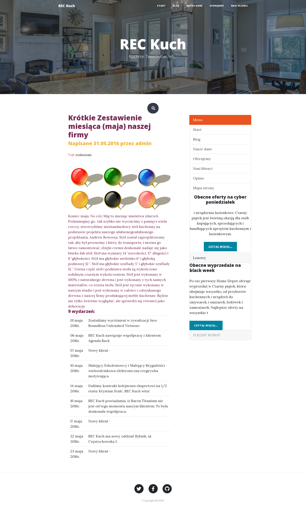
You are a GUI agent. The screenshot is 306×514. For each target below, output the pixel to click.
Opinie (198, 178)
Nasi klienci (239, 5)
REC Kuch (66, 5)
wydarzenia (83, 154)
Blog (176, 5)
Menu (197, 120)
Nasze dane (194, 5)
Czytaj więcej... (220, 246)
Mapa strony (203, 188)
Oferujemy (217, 5)
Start (161, 5)
